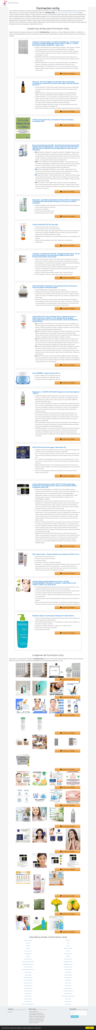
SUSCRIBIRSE (75, 1016)
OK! (90, 1028)
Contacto (10, 1012)
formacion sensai (73, 12)
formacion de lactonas (61, 12)
